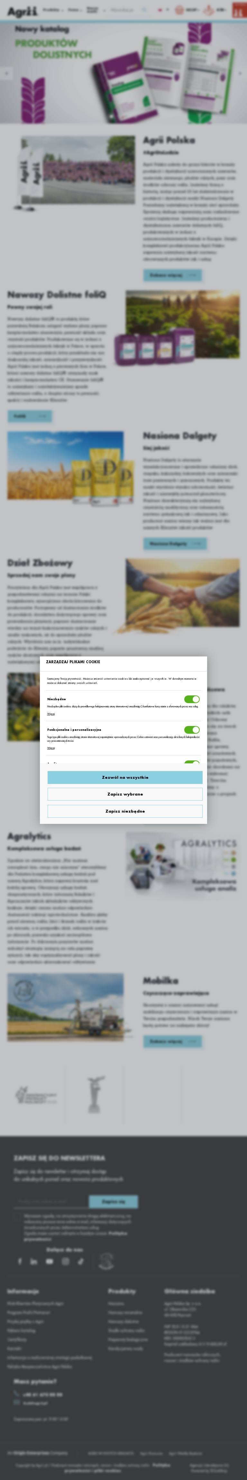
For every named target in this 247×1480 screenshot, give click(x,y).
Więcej (51, 714)
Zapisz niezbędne (125, 811)
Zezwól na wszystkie (125, 777)
